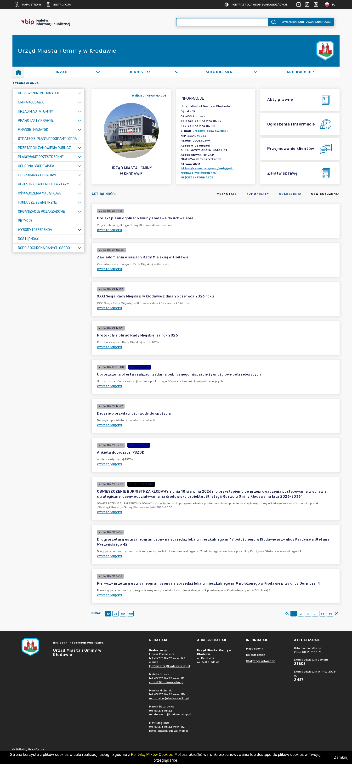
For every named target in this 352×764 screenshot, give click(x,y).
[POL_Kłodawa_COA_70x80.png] (325, 51)
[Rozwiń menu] (79, 93)
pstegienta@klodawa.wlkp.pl (168, 730)
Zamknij (341, 757)
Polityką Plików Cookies (152, 754)
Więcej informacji (197, 177)
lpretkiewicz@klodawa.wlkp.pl (169, 666)
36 (330, 613)
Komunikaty (257, 193)
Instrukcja (62, 4)
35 (322, 613)
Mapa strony (31, 4)
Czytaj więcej (109, 230)
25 (115, 613)
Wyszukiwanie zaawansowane (307, 22)
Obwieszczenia (325, 193)
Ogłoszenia (290, 193)
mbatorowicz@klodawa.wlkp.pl (170, 714)
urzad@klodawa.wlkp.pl (210, 130)
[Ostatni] (337, 613)
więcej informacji (149, 95)
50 (123, 613)
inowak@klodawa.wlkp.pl (166, 682)
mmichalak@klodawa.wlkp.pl (169, 698)
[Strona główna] (18, 72)
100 (130, 613)
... (315, 613)
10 (108, 613)
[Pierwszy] (287, 613)
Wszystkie (226, 193)
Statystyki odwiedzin (260, 661)
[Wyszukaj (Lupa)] (273, 22)
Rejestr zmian (255, 654)
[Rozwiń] (97, 72)
